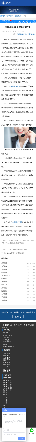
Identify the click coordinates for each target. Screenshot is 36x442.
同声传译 (6, 400)
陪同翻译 (3, 383)
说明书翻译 (8, 364)
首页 (3, 16)
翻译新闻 (18, 16)
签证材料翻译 (10, 385)
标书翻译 (4, 370)
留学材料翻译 (8, 385)
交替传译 (6, 391)
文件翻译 (4, 359)
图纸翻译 (8, 370)
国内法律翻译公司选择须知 (15, 253)
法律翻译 (4, 363)
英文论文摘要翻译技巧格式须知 (17, 249)
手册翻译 (8, 354)
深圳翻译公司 (21, 34)
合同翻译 (4, 354)
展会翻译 (6, 383)
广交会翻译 (3, 392)
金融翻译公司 (30, 34)
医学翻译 (8, 359)
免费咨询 (18, 317)
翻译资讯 (10, 16)
